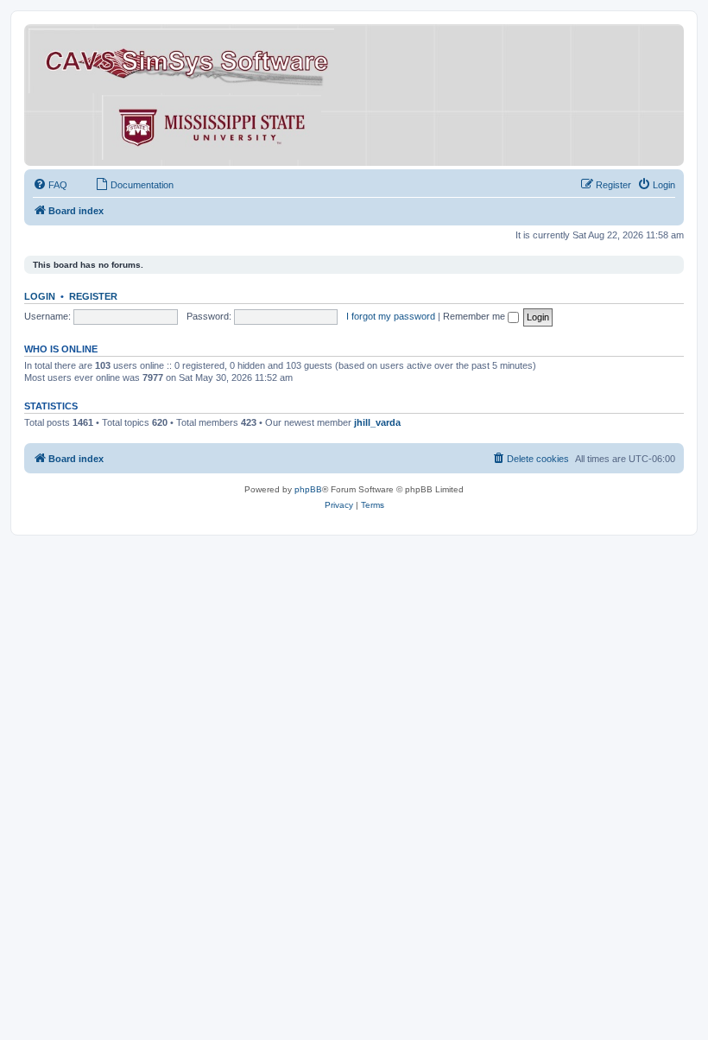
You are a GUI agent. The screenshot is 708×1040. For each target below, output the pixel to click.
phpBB (308, 489)
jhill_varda (377, 422)
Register (93, 296)
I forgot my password (390, 316)
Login (39, 296)
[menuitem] (50, 184)
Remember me (475, 316)
